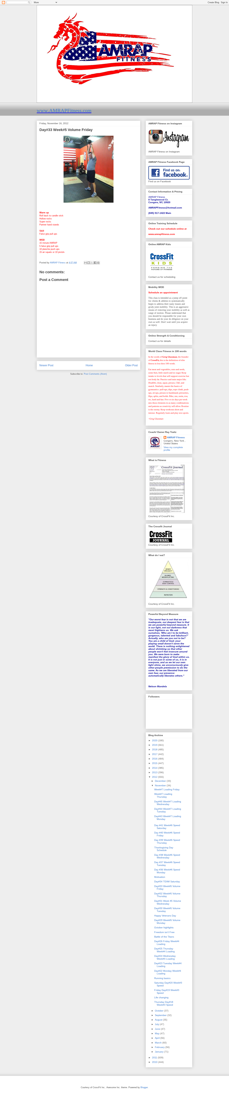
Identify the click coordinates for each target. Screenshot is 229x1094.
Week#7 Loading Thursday (163, 795)
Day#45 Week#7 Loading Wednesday (167, 803)
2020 (155, 740)
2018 (155, 749)
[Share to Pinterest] (98, 262)
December (161, 781)
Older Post (131, 365)
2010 (155, 1062)
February (160, 1047)
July (157, 1024)
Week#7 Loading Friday (167, 789)
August (159, 1019)
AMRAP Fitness (176, 437)
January (159, 1051)
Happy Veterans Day (165, 915)
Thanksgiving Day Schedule (163, 849)
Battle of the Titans (164, 936)
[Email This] (85, 262)
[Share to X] (92, 262)
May (157, 1033)
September (161, 1015)
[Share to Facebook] (95, 262)
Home (89, 365)
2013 (155, 772)
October (159, 1010)
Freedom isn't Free (164, 932)
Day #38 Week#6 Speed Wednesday (167, 856)
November (161, 785)
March (158, 1042)
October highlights (164, 927)
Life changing (161, 997)
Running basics (162, 978)
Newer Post (46, 365)
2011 (155, 1057)
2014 (155, 768)
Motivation (159, 877)
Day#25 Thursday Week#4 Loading (164, 950)
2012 (155, 777)
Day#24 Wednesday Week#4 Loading (165, 957)
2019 (155, 745)
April (157, 1038)
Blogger (144, 1087)
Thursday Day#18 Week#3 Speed (163, 1003)
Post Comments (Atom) (95, 374)
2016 (155, 758)
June (158, 1029)
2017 (155, 754)
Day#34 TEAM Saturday (167, 881)
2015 (155, 763)
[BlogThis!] (88, 262)
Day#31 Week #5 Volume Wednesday (167, 902)
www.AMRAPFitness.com (64, 110)
